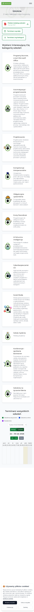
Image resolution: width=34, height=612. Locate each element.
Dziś (21, 438)
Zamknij (25, 607)
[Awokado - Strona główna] (6, 3)
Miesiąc (13, 429)
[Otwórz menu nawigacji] (30, 3)
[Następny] (16, 438)
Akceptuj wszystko (10, 602)
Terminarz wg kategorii (15, 37)
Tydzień (20, 429)
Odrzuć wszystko (25, 602)
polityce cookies (8, 598)
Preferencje (10, 607)
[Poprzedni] (12, 438)
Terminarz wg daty (13, 31)
